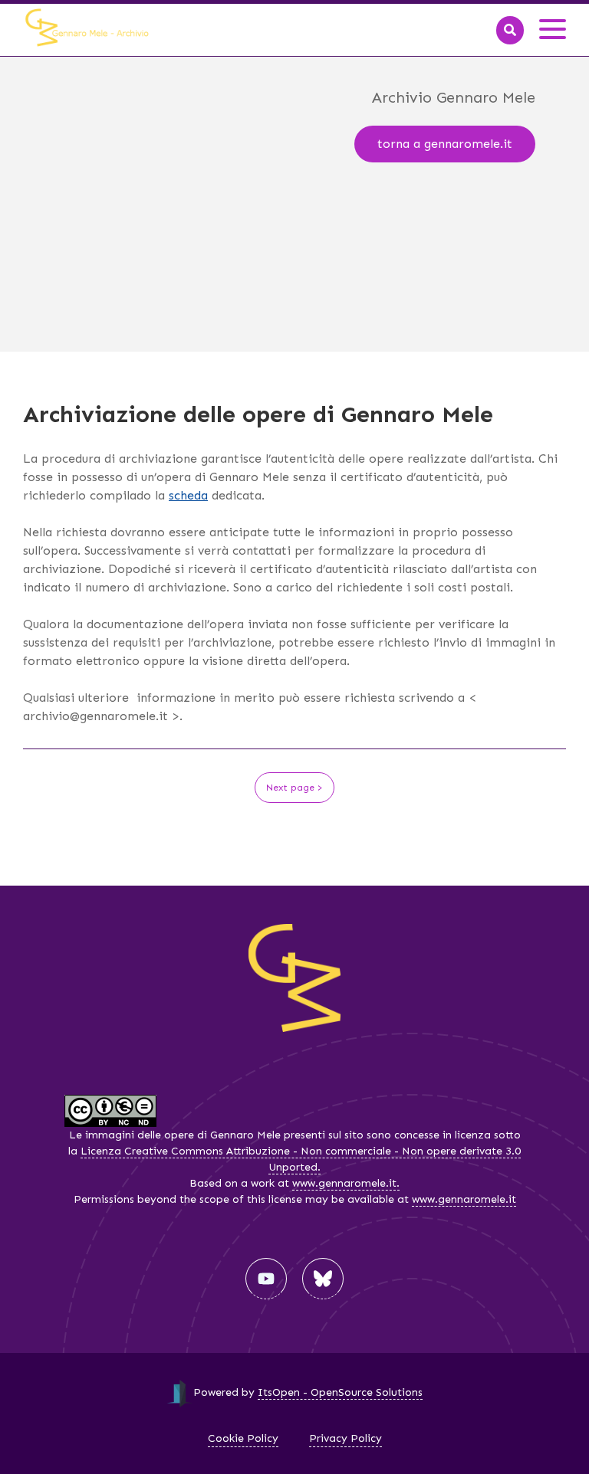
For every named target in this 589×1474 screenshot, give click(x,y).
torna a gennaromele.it (444, 143)
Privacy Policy (345, 1438)
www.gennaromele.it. (346, 1183)
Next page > (294, 787)
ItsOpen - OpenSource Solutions (340, 1392)
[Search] (510, 30)
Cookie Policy (243, 1438)
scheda (188, 495)
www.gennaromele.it (464, 1199)
